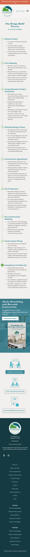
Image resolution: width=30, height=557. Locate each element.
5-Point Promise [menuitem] (15, 478)
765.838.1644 (15, 441)
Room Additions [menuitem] (15, 515)
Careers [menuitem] (15, 495)
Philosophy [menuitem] (15, 489)
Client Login (22, 11)
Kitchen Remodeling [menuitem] (15, 508)
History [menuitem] (15, 485)
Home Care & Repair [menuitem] (15, 522)
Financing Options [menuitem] (15, 492)
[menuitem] (15, 527)
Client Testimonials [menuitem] (15, 471)
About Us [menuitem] (15, 465)
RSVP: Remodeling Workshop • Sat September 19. (15, 2)
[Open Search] (17, 11)
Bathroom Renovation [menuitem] (15, 511)
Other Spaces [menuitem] (15, 545)
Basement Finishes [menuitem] (15, 518)
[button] (28, 10)
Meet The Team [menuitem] (15, 468)
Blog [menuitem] (15, 499)
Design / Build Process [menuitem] (15, 475)
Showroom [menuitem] (15, 482)
